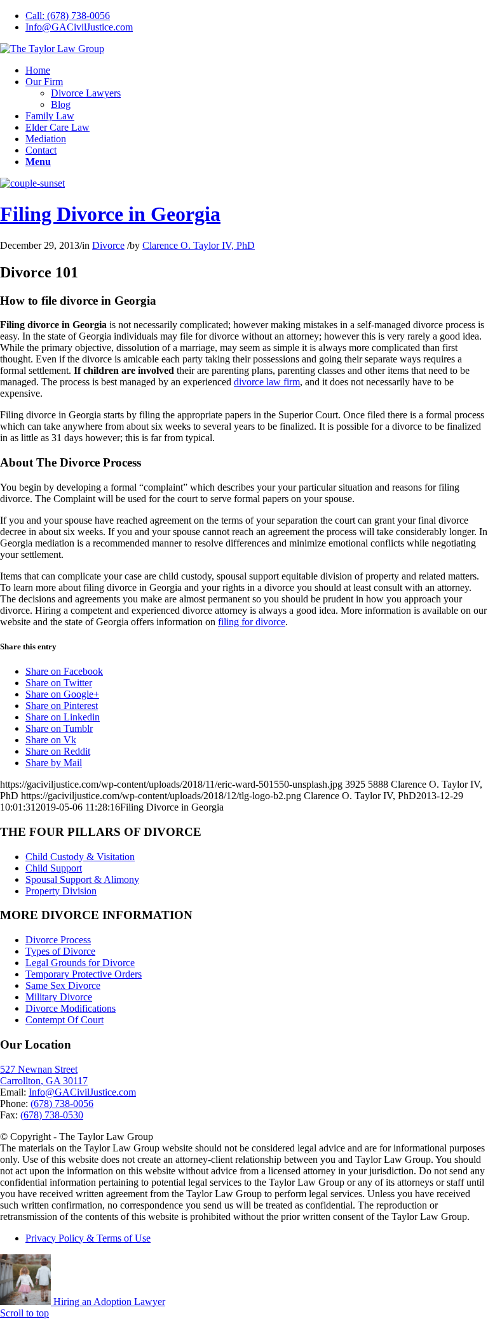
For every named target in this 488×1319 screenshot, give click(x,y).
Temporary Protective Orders (83, 974)
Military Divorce (58, 996)
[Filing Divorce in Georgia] (32, 183)
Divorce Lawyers (86, 93)
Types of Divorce (60, 951)
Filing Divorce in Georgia (110, 213)
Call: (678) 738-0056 (67, 15)
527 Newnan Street (39, 1069)
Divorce (108, 245)
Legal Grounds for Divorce (80, 962)
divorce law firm (267, 381)
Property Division (61, 890)
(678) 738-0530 (51, 1115)
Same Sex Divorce (62, 985)
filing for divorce (251, 621)
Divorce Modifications (70, 1008)
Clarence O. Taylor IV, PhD (198, 245)
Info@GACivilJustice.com (79, 27)
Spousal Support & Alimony (82, 879)
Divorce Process (58, 939)
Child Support (53, 868)
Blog (61, 104)
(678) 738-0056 (61, 1103)
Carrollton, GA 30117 (44, 1080)
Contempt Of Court (64, 1019)
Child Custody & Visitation (80, 856)
